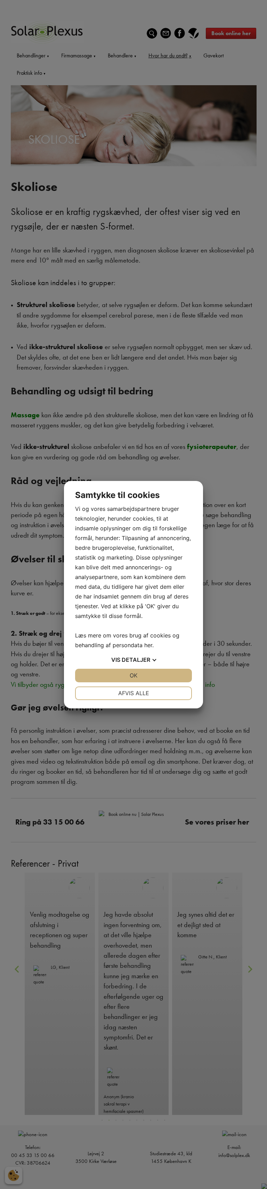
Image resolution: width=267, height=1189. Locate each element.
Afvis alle (133, 693)
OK (133, 675)
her (148, 645)
